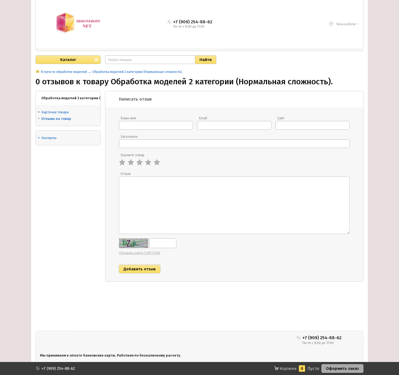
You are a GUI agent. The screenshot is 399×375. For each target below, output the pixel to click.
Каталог (68, 59)
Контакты (48, 138)
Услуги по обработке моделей (64, 72)
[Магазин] (38, 72)
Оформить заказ (342, 368)
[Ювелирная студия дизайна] (72, 23)
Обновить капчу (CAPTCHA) (139, 253)
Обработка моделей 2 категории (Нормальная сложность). (137, 72)
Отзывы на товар (56, 119)
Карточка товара (55, 112)
